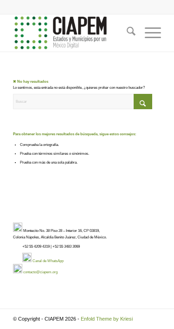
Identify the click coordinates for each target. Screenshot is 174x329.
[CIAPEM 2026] (72, 33)
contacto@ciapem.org (40, 272)
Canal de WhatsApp (48, 261)
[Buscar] (126, 33)
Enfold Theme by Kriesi (107, 319)
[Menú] (148, 33)
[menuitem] (126, 33)
